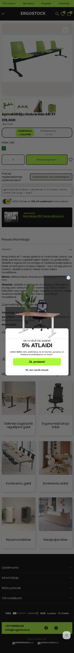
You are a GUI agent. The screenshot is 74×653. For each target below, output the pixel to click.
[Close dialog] (68, 277)
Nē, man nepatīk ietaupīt (37, 370)
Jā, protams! (37, 361)
